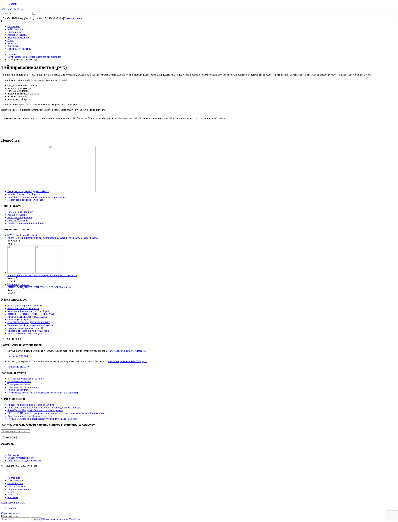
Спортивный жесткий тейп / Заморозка (28, 330)
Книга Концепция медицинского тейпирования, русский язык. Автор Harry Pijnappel (52, 238)
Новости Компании (17, 220)
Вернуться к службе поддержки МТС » (28, 191)
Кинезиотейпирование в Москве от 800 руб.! (31, 404)
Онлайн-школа (15, 32)
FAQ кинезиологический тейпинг (25, 378)
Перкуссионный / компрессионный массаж (30, 325)
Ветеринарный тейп (18, 37)
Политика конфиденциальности (24, 460)
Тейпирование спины (18, 384)
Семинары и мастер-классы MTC (25, 328)
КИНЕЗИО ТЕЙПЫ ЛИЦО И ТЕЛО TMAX (31, 314)
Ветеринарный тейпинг (20, 212)
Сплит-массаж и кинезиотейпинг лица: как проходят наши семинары (44, 407)
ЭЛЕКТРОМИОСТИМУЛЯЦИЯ (24, 333)
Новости (12, 3)
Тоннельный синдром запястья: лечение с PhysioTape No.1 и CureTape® (39, 104)
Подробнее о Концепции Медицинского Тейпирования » (37, 197)
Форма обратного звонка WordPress (61, 519)
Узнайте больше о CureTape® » (23, 194)
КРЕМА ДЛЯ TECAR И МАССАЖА (27, 316)
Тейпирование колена (19, 381)
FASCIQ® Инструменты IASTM (24, 305)
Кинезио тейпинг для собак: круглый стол (29, 416)
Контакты (12, 46)
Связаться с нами (73, 18)
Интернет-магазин (17, 34)
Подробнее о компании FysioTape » (26, 199)
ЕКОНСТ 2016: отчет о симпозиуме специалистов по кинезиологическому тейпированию (55, 413)
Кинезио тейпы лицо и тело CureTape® (28, 311)
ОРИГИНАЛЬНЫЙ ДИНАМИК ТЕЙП (28, 322)
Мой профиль (23, 48)
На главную (13, 26)
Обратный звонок (10, 513)
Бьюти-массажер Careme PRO (23, 308)
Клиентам (12, 43)
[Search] (34, 14)
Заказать (36, 519)
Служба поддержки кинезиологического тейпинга (34, 56)
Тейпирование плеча (18, 390)
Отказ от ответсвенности (20, 457)
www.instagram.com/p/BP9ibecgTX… (129, 351)
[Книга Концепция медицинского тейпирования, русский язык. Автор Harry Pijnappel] (202, 235)
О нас (10, 40)
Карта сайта (13, 455)
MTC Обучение (15, 29)
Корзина (11, 48)
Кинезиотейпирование (19, 217)
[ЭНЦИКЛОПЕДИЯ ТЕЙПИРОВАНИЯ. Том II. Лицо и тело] (202, 284)
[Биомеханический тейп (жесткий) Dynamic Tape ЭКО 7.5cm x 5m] (202, 260)
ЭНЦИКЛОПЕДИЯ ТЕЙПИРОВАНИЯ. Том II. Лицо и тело (39, 287)
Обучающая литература (19, 319)
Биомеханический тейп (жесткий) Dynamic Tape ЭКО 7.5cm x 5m (42, 275)
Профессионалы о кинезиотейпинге (26, 223)
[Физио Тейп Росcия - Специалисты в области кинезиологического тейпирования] (13, 9)
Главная (11, 54)
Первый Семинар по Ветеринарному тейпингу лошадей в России (42, 418)
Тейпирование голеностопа (22, 387)
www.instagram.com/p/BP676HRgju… (127, 361)
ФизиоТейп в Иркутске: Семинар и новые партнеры (35, 410)
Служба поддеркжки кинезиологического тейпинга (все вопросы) (42, 392)
